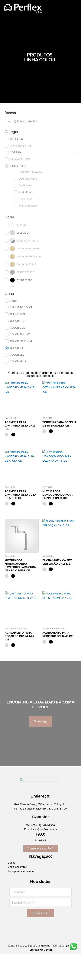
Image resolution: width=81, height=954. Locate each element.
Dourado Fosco (28, 178)
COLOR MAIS (18, 361)
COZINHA (16, 152)
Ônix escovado (28, 205)
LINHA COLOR (18, 165)
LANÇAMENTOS (20, 159)
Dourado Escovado (30, 171)
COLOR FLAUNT (20, 334)
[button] (57, 8)
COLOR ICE (17, 347)
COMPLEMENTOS (21, 145)
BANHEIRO (16, 138)
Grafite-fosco (27, 185)
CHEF (13, 300)
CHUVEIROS (17, 314)
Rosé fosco (25, 198)
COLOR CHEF (18, 320)
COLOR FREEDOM (21, 341)
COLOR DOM (18, 327)
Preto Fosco (26, 192)
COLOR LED (17, 354)
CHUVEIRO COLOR (21, 307)
